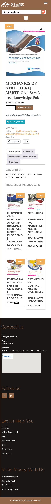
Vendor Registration (10, 489)
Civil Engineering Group (26, 131)
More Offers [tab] (14, 157)
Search (43, 12)
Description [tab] (14, 151)
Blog (3, 436)
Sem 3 (36, 134)
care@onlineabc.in (9, 336)
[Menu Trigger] (46, 3)
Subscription (7, 449)
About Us (6, 428)
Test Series (6, 453)
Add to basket (24, 107)
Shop (4, 445)
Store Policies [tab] (29, 157)
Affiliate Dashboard (10, 432)
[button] (41, 29)
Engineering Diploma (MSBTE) (19, 134)
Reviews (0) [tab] (28, 151)
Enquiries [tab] (13, 162)
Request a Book (8, 441)
